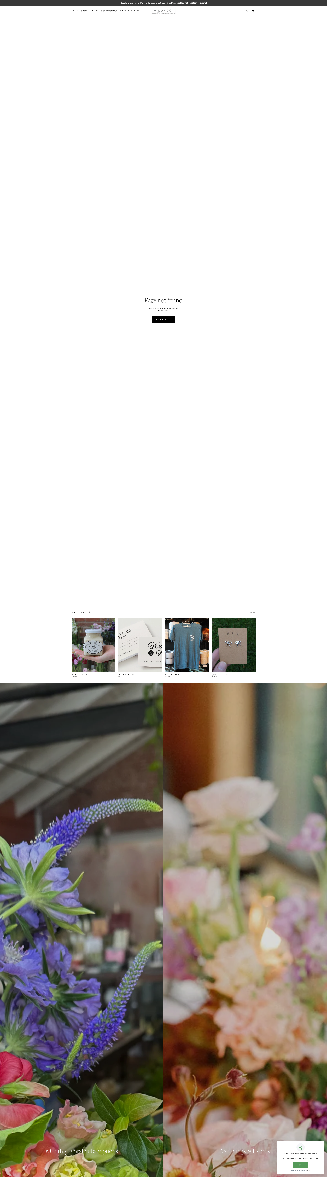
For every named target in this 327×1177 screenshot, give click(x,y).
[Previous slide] (122, 645)
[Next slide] (158, 645)
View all (252, 613)
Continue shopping (163, 320)
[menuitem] (136, 11)
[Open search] (247, 11)
